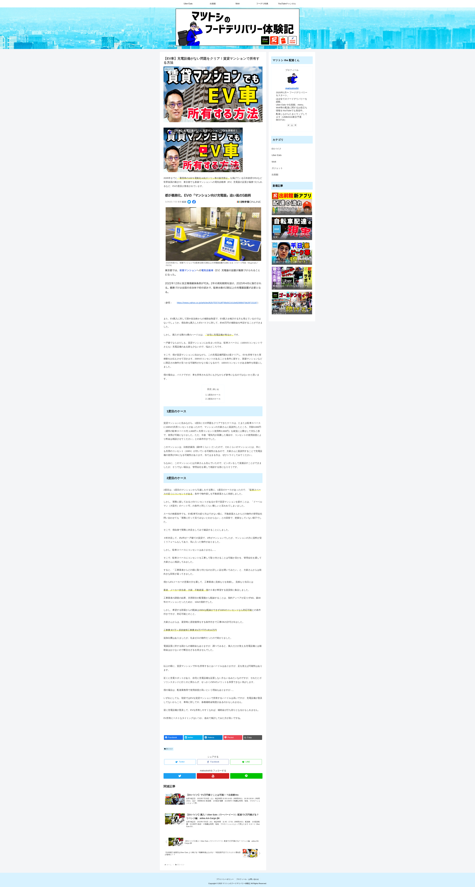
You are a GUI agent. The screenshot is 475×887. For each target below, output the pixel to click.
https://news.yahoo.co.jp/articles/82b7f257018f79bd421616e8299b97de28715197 (217, 302)
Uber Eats (277, 155)
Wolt (274, 162)
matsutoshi (292, 88)
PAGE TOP (463, 858)
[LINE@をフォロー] (246, 776)
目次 (209, 389)
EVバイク (169, 749)
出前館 (275, 174)
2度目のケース (214, 399)
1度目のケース (214, 395)
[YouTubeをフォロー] (213, 776)
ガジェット (277, 168)
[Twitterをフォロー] (180, 776)
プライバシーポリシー (225, 879)
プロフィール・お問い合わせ (247, 879)
